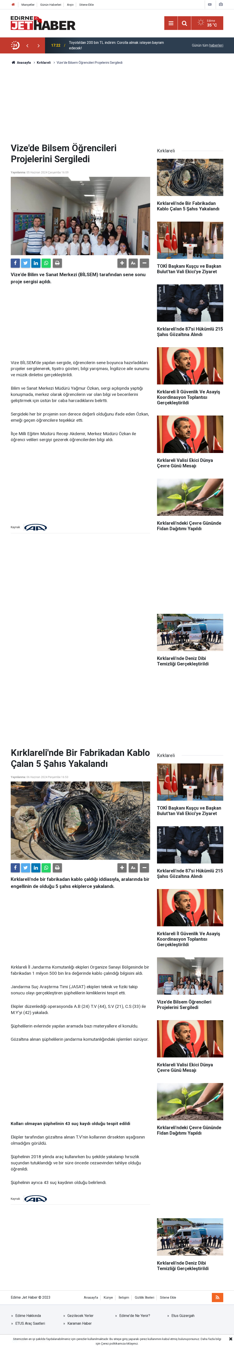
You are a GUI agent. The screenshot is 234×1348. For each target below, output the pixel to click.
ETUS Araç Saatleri (30, 1323)
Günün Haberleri (50, 4)
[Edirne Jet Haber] (43, 23)
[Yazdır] (57, 263)
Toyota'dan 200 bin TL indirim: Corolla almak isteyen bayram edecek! (116, 45)
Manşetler (28, 4)
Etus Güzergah (182, 1316)
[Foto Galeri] (220, 4)
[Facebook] (15, 263)
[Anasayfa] (13, 4)
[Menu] (171, 23)
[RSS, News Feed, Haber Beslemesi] (217, 1297)
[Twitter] (25, 263)
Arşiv (70, 4)
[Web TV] (209, 4)
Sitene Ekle (86, 4)
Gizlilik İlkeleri (144, 1298)
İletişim (124, 1298)
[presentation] (27, 45)
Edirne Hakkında (28, 1316)
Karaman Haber (79, 1323)
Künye (108, 1298)
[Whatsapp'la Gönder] (46, 263)
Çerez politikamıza (113, 1343)
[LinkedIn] (35, 263)
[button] (122, 263)
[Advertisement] (117, 104)
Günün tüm (207, 45)
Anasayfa (91, 1298)
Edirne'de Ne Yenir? (134, 1316)
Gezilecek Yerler (80, 1316)
